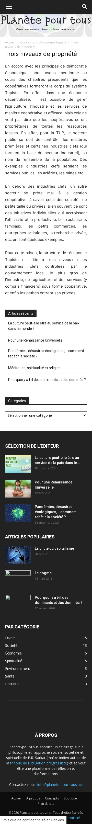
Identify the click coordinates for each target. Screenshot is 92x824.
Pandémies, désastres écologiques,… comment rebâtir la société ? (46, 353)
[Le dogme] (18, 579)
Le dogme (43, 573)
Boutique (70, 798)
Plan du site (46, 804)
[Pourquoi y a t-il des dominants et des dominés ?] (18, 604)
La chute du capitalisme (54, 548)
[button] (9, 7)
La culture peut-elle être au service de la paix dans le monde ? (43, 326)
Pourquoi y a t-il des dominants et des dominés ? (47, 380)
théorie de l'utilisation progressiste (38, 763)
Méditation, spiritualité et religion (34, 368)
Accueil (10, 42)
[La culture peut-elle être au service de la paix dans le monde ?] (18, 464)
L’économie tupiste (52, 42)
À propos (33, 798)
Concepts (27, 42)
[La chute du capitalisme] (18, 555)
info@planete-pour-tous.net (60, 784)
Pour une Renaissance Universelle (35, 340)
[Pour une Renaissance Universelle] (18, 489)
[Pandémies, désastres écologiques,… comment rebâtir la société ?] (18, 513)
